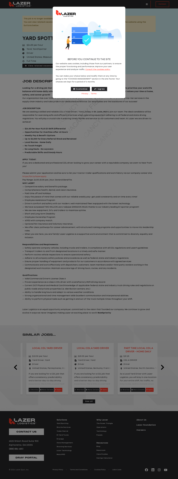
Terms (94, 94)
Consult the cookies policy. (97, 69)
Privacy (84, 94)
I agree (101, 89)
